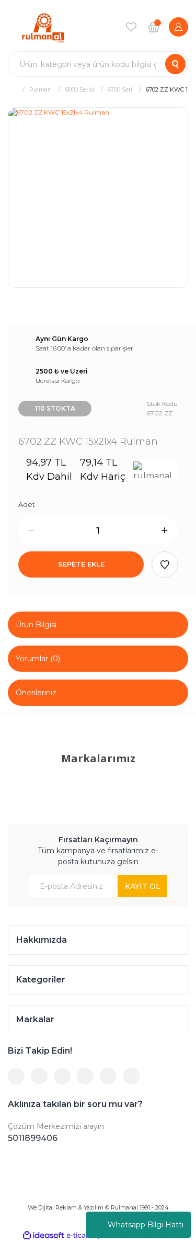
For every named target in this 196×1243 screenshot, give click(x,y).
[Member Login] (178, 27)
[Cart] (153, 26)
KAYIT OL (142, 886)
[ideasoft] (43, 1235)
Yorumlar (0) (38, 658)
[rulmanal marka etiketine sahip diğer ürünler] (153, 469)
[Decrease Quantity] (31, 530)
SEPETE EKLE (81, 564)
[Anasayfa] (12, 89)
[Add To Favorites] (165, 564)
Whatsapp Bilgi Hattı (145, 1224)
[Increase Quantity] (165, 530)
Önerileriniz (36, 692)
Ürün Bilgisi (36, 624)
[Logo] (43, 26)
